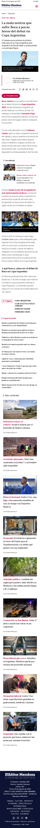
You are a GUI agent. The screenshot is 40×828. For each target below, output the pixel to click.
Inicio (4, 13)
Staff (27, 824)
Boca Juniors (7, 101)
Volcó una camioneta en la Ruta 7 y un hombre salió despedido (20, 462)
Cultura (19, 801)
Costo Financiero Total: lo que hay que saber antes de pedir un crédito (19, 367)
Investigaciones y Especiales (20, 809)
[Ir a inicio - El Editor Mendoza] (11, 6)
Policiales (25, 811)
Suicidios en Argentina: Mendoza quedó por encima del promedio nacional (19, 661)
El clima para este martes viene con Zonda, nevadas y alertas (18, 353)
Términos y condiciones (27, 821)
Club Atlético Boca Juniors (25, 305)
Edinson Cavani (22, 309)
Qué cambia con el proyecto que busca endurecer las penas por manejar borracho (18, 737)
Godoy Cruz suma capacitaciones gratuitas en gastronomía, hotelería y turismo (18, 699)
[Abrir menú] (36, 6)
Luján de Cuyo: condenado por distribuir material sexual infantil (17, 360)
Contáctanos (16, 824)
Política (15, 814)
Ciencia (10, 801)
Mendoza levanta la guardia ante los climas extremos (19, 345)
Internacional (20, 806)
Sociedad (24, 814)
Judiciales (14, 811)
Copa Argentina (23, 301)
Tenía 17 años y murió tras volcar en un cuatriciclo (20, 623)
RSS (23, 824)
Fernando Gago (28, 113)
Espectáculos (25, 803)
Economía (12, 803)
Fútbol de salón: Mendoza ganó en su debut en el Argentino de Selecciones (20, 338)
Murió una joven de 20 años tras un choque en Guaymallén (19, 386)
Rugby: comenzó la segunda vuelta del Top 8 (19, 373)
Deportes (11, 13)
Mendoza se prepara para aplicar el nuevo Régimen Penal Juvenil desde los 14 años (18, 331)
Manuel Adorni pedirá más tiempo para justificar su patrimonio (17, 379)
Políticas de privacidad (12, 821)
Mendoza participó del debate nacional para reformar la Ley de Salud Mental (19, 324)
